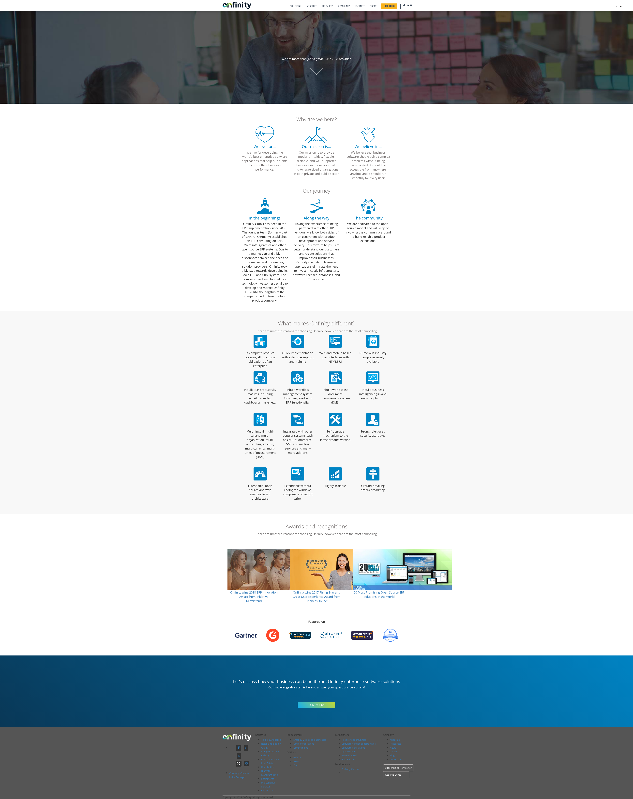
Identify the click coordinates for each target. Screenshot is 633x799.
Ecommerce (267, 778)
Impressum (396, 759)
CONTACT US (317, 705)
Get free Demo (393, 774)
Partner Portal (349, 755)
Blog (392, 755)
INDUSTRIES (311, 6)
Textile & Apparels (271, 739)
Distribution (267, 767)
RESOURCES (327, 6)
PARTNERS (360, 6)
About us (395, 739)
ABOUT (373, 6)
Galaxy (297, 757)
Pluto (296, 765)
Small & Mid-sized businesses (309, 739)
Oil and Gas (267, 790)
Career (393, 751)
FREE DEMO (389, 6)
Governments (300, 747)
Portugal (240, 777)
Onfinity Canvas (350, 769)
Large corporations (303, 743)
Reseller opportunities (354, 739)
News (393, 747)
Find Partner (348, 759)
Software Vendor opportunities (359, 743)
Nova (296, 761)
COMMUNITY (344, 6)
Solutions (295, 6)
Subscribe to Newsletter (398, 767)
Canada (244, 773)
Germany (234, 773)
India (232, 777)
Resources (395, 743)
